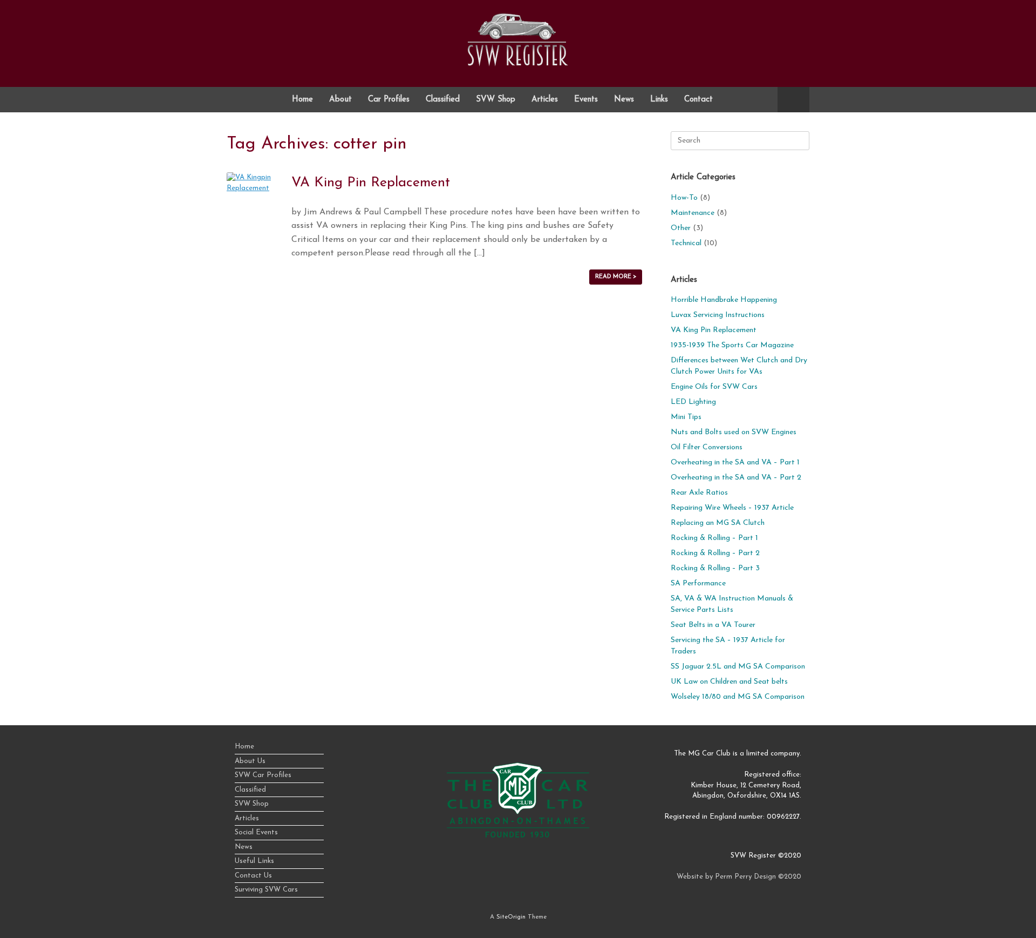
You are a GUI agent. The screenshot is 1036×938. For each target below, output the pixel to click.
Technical (686, 243)
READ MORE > (615, 277)
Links (659, 100)
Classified (443, 100)
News (624, 100)
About (340, 100)
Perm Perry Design (745, 876)
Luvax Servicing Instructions (718, 315)
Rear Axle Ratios (699, 493)
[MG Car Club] (518, 835)
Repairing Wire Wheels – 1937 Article (732, 508)
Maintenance (692, 213)
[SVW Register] (518, 39)
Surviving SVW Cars (266, 889)
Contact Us (253, 875)
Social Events (256, 832)
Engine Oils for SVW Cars (714, 387)
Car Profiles (389, 100)
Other (681, 228)
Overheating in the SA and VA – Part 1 (735, 462)
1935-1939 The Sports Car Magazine (732, 345)
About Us (250, 761)
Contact (698, 100)
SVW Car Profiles (263, 775)
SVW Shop (495, 100)
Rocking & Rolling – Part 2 (715, 553)
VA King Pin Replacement (370, 183)
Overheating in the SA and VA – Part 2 (736, 478)
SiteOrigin (511, 917)
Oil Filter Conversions (706, 447)
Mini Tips (686, 417)
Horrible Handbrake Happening (724, 300)
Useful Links (254, 861)
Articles (544, 100)
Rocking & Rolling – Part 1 (714, 538)
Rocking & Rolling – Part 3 (715, 568)
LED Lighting (693, 402)
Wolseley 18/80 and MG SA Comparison (738, 697)
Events (586, 100)
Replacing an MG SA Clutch (718, 523)
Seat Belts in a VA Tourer (713, 625)
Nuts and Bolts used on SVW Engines (733, 432)
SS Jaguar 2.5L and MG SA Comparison (738, 667)
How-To (684, 198)
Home (302, 100)
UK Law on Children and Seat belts (729, 682)
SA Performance (698, 583)
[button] (793, 99)
